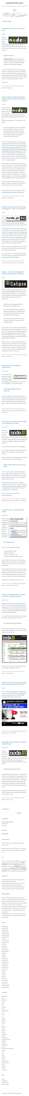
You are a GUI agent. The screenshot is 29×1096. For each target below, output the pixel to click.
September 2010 (5, 987)
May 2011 (4, 974)
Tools (3, 1053)
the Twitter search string (19, 609)
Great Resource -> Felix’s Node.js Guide (13, 511)
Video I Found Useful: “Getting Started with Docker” (13, 886)
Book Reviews (12, 861)
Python (13, 410)
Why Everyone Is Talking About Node (12, 769)
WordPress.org (5, 1084)
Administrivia (5, 996)
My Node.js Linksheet (8, 55)
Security (3, 1050)
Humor (3, 1023)
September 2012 (5, 951)
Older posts (5, 809)
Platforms (7, 868)
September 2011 (5, 967)
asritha (3, 897)
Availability (7, 861)
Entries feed (4, 1080)
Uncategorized (5, 1061)
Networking (4, 1034)
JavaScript (4, 500)
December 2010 (5, 983)
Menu (14, 9)
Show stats (4, 825)
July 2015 (4, 938)
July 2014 (4, 944)
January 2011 (4, 982)
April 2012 (4, 956)
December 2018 (5, 931)
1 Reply (3, 104)
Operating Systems (6, 1039)
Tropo (10, 473)
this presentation (10, 160)
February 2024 (5, 926)
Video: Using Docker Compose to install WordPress (13, 888)
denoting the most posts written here (11, 147)
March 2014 (4, 946)
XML (25, 871)
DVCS (9, 862)
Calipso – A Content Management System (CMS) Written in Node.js (13, 273)
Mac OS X (7, 866)
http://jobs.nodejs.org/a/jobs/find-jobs (12, 623)
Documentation (5, 862)
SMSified (7, 381)
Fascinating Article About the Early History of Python (13, 883)
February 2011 (5, 980)
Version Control (5, 1062)
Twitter (6, 473)
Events (3, 262)
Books (17, 861)
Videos (6, 732)
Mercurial (12, 866)
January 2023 (4, 928)
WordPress (4, 1070)
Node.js (4, 43)
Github (9, 396)
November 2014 (5, 940)
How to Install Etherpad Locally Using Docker (12, 885)
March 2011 (4, 978)
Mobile (3, 1032)
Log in (3, 1079)
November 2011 (5, 964)
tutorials (8, 585)
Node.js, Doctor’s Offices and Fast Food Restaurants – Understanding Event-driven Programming (13, 910)
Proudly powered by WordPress (15, 1093)
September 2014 (5, 942)
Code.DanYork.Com (14, 3)
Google (8, 864)
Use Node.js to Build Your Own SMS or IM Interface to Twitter (14, 422)
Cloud (21, 861)
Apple (3, 998)
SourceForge (20, 869)
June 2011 (4, 973)
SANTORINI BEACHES (6, 908)
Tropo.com (23, 253)
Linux (3, 866)
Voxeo (19, 255)
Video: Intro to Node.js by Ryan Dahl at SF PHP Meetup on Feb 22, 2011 (14, 683)
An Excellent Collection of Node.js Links (13, 29)
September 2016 (5, 935)
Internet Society (5, 845)
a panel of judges (13, 232)
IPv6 (11, 864)
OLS (2, 868)
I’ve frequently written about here (13, 44)
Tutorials (15, 583)
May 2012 (4, 955)
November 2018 (5, 933)
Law (25, 864)
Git (2, 1016)
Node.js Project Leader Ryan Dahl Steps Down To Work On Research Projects (13, 99)
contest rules (23, 232)
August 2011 (4, 969)
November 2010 (5, 985)
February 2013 (5, 949)
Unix (8, 871)
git (24, 862)
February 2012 (5, 958)
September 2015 (5, 937)
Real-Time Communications (8, 1048)
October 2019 (5, 930)
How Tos (4, 1021)
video (11, 871)
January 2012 (4, 960)
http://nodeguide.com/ (9, 542)
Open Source (5, 1037)
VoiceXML (19, 871)
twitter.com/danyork (7, 495)
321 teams (6, 235)
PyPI (20, 868)
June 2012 (4, 953)
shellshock (9, 869)
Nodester (24, 866)
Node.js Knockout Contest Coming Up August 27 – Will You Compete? (13, 208)
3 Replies (4, 34)
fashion (3, 901)
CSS (26, 861)
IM (25, 498)
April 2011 (4, 976)
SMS (17, 410)
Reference (4, 585)
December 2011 (5, 962)
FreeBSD (20, 862)
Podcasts (4, 1043)
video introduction (13, 691)
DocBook (4, 1007)
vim (16, 871)
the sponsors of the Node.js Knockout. (10, 257)
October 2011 (5, 965)
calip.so (12, 297)
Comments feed (5, 1082)
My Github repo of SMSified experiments (11, 366)
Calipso (16, 295)
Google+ (3, 1019)
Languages (21, 864)
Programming (12, 262)
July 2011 (4, 971)
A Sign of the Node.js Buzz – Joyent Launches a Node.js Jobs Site (13, 595)
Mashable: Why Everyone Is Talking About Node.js (14, 743)
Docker (3, 1009)
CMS (26, 354)
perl (4, 868)
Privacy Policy (4, 1093)
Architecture (4, 1000)
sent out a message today (10, 116)
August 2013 (4, 947)
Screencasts (4, 869)
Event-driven (12, 862)
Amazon (3, 861)
